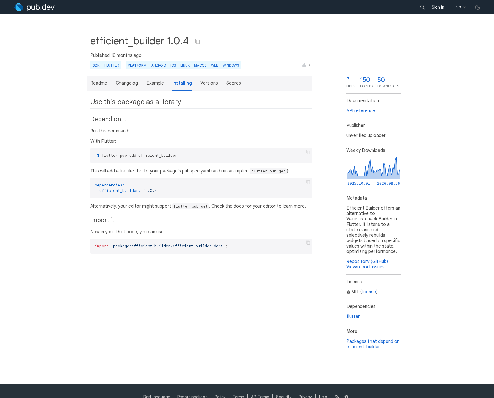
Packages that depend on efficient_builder (372, 344)
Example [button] (155, 83)
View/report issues (365, 267)
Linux (185, 65)
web (214, 65)
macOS (200, 65)
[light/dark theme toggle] (477, 7)
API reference (360, 111)
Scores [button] (233, 83)
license (369, 292)
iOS (173, 65)
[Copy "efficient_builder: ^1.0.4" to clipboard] (197, 41)
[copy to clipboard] (308, 152)
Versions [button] (209, 83)
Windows (231, 65)
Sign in (438, 7)
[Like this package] (304, 65)
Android (158, 65)
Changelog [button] (127, 83)
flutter (353, 316)
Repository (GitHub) (367, 261)
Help (457, 6)
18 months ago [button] (126, 55)
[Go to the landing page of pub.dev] (34, 7)
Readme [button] (98, 83)
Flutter (111, 65)
